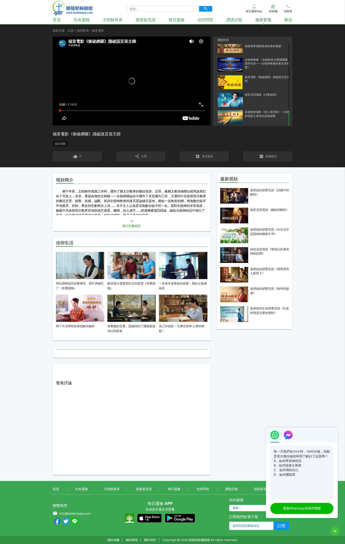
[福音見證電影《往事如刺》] (230, 100)
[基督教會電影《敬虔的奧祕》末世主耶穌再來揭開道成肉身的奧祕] (230, 47)
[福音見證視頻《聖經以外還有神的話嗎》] (234, 255)
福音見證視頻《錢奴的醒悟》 (269, 210)
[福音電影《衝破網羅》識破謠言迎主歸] (230, 82)
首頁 (57, 19)
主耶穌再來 (113, 19)
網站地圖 (113, 540)
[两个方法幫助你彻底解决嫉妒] (80, 308)
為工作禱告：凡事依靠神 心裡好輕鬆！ (181, 328)
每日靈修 (176, 19)
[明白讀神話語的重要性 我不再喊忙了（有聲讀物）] (80, 265)
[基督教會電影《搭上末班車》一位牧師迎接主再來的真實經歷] (230, 117)
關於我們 (150, 540)
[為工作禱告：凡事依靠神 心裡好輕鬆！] (183, 308)
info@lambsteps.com (75, 513)
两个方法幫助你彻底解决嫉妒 (75, 326)
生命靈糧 (82, 19)
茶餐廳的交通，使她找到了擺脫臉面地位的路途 (131, 328)
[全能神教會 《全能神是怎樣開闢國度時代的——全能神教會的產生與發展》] (230, 65)
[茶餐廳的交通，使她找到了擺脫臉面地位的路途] (131, 308)
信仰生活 (64, 242)
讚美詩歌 (234, 19)
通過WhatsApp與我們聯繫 (302, 508)
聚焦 (288, 19)
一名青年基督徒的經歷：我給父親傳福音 (183, 285)
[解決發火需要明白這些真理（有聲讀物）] (131, 265)
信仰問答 (205, 19)
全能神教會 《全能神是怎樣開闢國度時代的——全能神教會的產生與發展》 (267, 63)
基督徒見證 (146, 19)
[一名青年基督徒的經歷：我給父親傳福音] (183, 265)
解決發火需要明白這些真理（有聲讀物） (131, 285)
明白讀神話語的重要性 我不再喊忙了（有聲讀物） (80, 285)
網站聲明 (132, 540)
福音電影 (60, 143)
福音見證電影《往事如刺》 (261, 94)
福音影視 (263, 19)
